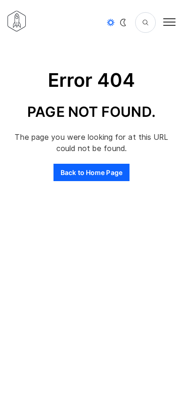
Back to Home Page (91, 172)
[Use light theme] (110, 22)
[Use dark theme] (123, 22)
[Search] (145, 22)
